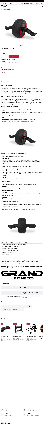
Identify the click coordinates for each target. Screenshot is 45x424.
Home (2, 62)
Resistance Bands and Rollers (16, 62)
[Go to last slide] (39, 319)
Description (4, 77)
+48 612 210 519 (19, 1)
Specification (12, 77)
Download (20, 77)
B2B (34, 3)
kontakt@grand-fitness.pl (27, 1)
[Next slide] (42, 319)
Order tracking (24, 3)
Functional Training (7, 62)
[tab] (20, 45)
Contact (37, 3)
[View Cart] (38, 6)
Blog (28, 3)
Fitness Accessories (5, 64)
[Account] (35, 6)
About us (31, 3)
